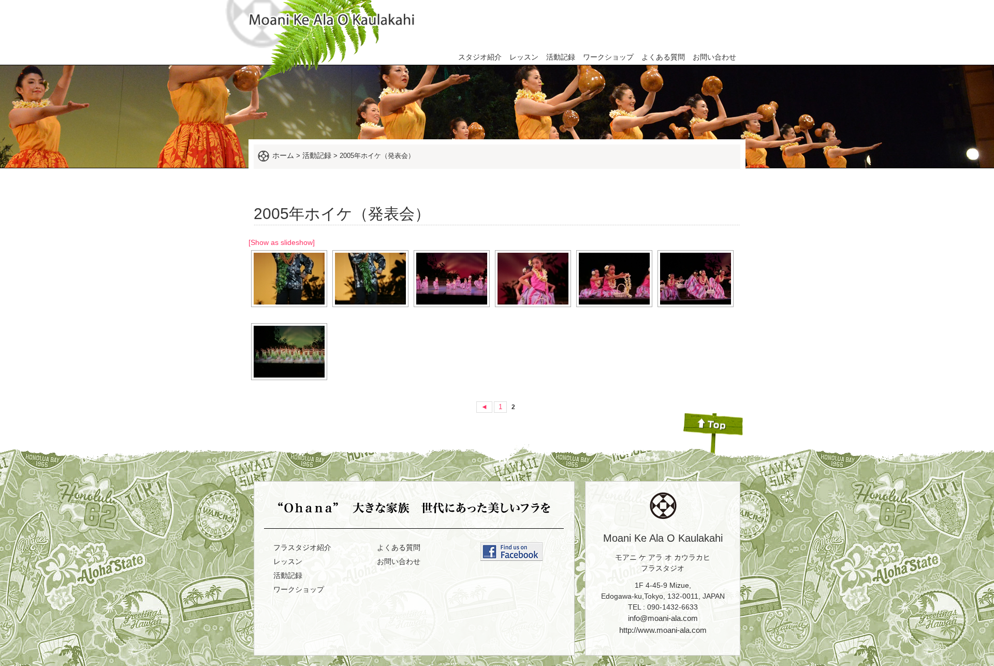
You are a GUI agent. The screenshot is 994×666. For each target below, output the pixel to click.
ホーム (283, 155)
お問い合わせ (714, 57)
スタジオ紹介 (480, 57)
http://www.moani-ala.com (663, 630)
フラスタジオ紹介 (302, 547)
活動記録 (560, 57)
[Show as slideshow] (281, 242)
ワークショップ (608, 57)
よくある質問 (663, 57)
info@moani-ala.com (663, 618)
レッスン (523, 57)
